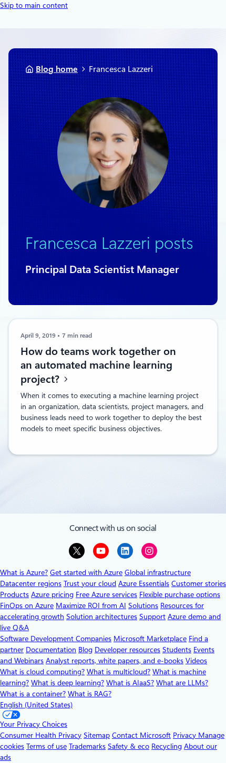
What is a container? (33, 693)
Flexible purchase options (179, 594)
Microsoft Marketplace (150, 638)
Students (176, 649)
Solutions (143, 605)
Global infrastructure (158, 572)
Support (152, 616)
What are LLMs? (182, 682)
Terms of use (46, 746)
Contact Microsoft (141, 735)
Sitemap (97, 735)
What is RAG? (89, 693)
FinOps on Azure (27, 605)
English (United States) (36, 705)
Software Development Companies (55, 638)
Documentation (51, 649)
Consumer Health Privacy (40, 735)
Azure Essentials (143, 583)
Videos (196, 660)
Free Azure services (106, 594)
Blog (85, 649)
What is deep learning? (67, 682)
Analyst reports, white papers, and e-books (114, 660)
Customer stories (198, 583)
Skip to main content (34, 5)
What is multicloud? (118, 671)
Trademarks (87, 746)
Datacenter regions (30, 583)
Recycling (166, 746)
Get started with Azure (86, 572)
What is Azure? (24, 572)
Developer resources (127, 649)
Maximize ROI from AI (91, 605)
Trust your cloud (90, 583)
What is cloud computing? (42, 671)
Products (14, 594)
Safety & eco (128, 746)
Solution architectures (101, 616)
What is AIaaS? (130, 682)
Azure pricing (52, 594)
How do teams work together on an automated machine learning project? (98, 365)
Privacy (185, 735)
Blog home (57, 69)
